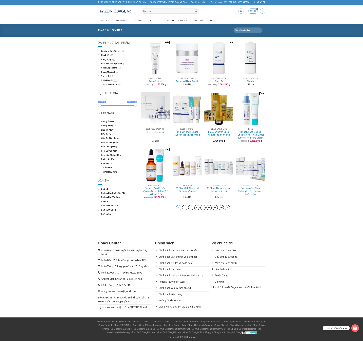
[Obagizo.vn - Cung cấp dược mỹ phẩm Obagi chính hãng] (117, 11)
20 (221, 207)
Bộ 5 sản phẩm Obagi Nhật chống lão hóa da (219, 133)
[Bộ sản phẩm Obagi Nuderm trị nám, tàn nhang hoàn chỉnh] (250, 165)
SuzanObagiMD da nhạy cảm (147, 325)
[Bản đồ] (262, 11)
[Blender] (250, 58)
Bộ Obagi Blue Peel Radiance (241, 329)
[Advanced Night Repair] (187, 58)
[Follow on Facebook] (255, 2)
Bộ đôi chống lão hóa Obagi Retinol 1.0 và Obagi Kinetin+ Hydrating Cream (251, 135)
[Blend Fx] (218, 58)
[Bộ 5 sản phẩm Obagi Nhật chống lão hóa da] (218, 109)
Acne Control (155, 81)
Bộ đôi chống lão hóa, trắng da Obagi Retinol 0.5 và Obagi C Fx (155, 191)
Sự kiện (167, 21)
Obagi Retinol (105, 325)
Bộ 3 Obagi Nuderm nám (149, 332)
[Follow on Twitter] (261, 2)
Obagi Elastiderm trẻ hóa (255, 321)
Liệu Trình (137, 21)
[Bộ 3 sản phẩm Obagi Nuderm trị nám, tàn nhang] (187, 109)
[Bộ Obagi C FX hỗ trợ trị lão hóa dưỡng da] (187, 165)
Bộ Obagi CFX (195, 332)
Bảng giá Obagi (212, 332)
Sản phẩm (120, 21)
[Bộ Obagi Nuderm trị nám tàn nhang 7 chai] (218, 165)
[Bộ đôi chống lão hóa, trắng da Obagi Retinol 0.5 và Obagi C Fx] (155, 165)
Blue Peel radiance (155, 132)
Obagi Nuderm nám (121, 321)
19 (215, 207)
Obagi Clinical (221, 325)
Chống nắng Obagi (232, 321)
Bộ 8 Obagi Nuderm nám (175, 332)
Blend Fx (219, 81)
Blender (251, 81)
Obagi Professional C (210, 321)
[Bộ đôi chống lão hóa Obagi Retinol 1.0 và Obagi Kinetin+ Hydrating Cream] (250, 109)
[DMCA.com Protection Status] (249, 332)
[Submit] (196, 11)
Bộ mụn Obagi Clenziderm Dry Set (208, 329)
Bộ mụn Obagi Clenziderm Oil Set (173, 329)
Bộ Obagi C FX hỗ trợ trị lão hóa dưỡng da (187, 190)
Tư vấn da (151, 21)
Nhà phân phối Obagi (231, 332)
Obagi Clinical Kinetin (240, 325)
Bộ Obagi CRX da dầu (144, 329)
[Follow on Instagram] (258, 2)
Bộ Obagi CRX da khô (121, 329)
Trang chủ (104, 21)
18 (209, 207)
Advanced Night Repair (187, 81)
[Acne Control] (155, 58)
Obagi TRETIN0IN (122, 325)
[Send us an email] (264, 2)
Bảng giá (182, 21)
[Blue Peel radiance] (155, 109)
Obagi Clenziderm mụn (186, 321)
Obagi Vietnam (103, 321)
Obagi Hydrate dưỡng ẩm (200, 325)
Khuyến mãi (197, 21)
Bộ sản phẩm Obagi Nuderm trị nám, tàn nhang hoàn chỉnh (250, 191)
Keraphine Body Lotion (174, 325)
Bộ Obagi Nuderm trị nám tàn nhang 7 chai (218, 190)
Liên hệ (211, 21)
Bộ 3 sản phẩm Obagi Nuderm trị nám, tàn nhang (187, 133)
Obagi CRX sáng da (142, 321)
